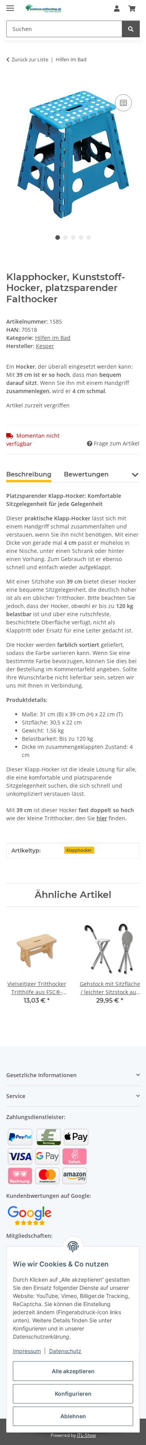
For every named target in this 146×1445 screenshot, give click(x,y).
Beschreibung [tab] (28, 474)
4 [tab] (81, 237)
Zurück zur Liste (30, 59)
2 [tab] (65, 237)
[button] (117, 8)
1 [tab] (57, 237)
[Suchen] (131, 29)
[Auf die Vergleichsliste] (123, 102)
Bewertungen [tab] (86, 474)
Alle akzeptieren (73, 1371)
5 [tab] (88, 237)
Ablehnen (73, 1416)
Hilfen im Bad (52, 337)
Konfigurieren (73, 1393)
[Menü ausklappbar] (10, 5)
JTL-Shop (86, 1435)
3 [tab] (73, 237)
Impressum (27, 1351)
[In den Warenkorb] (12, 84)
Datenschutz (65, 1351)
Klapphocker (79, 850)
